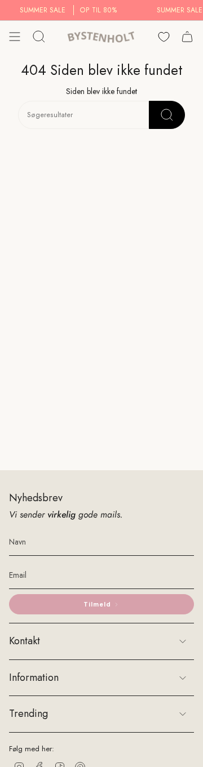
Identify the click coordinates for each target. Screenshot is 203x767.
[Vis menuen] (14, 37)
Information (34, 677)
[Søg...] (167, 115)
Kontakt (24, 641)
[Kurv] (187, 37)
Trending (28, 713)
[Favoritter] (163, 37)
